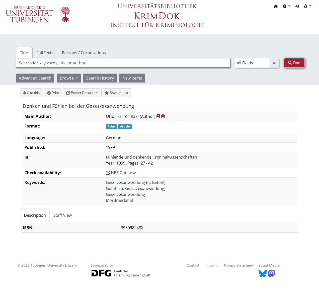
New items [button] (132, 78)
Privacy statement (238, 265)
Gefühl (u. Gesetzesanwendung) (135, 188)
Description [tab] (35, 215)
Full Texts (44, 52)
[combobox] (123, 63)
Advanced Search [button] (35, 78)
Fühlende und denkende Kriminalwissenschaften (151, 157)
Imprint (211, 265)
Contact (193, 265)
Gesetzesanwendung (125, 194)
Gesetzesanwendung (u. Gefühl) (135, 182)
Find (296, 62)
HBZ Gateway (123, 172)
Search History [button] (100, 78)
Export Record (82, 93)
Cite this (33, 93)
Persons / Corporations (84, 52)
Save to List (118, 93)
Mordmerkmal (119, 200)
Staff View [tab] (62, 215)
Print (55, 93)
